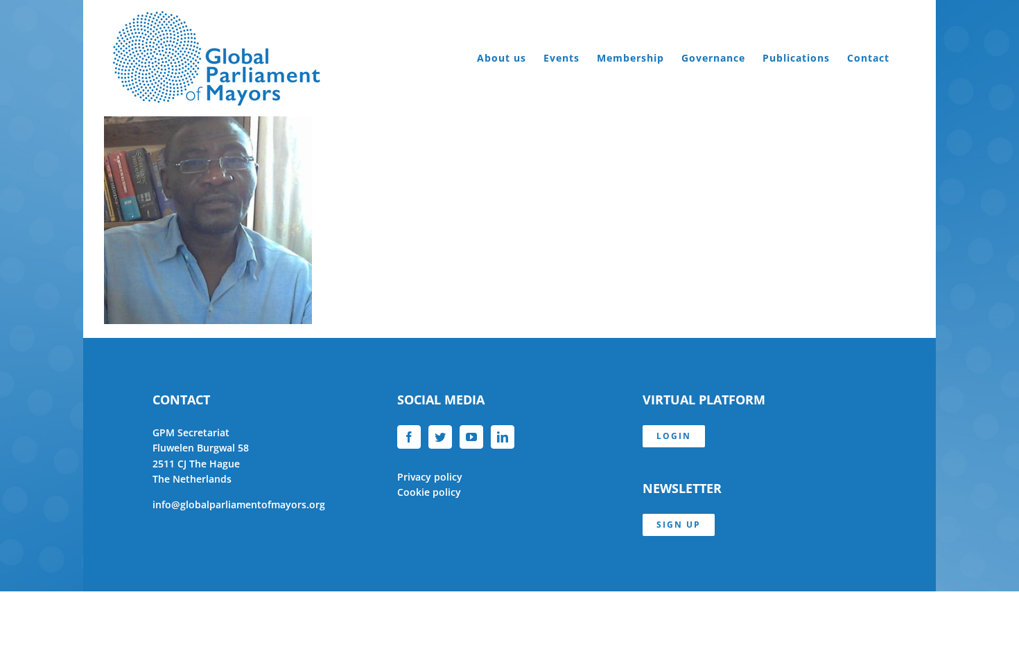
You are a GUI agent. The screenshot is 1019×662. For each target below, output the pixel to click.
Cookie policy (429, 492)
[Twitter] (440, 437)
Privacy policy (429, 476)
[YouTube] (471, 437)
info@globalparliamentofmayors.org (239, 504)
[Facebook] (409, 437)
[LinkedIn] (502, 437)
